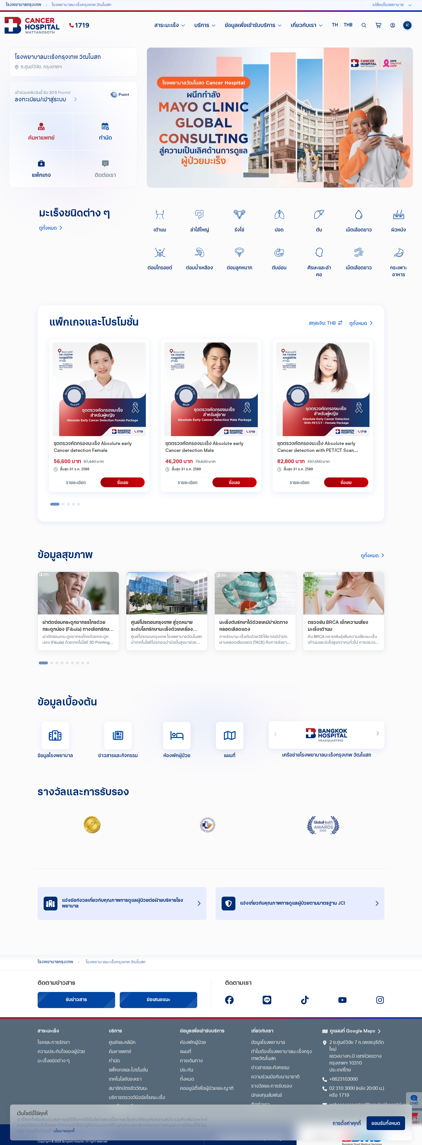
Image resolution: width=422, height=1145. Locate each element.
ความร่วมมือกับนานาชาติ (275, 1077)
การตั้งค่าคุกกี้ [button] (347, 1122)
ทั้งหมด (187, 1079)
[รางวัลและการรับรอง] (92, 824)
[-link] (229, 1000)
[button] (342, 25)
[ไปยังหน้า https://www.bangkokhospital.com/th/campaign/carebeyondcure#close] (280, 117)
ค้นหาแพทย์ (120, 1052)
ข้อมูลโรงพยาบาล (268, 1042)
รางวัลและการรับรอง (271, 1086)
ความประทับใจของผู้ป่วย (61, 1052)
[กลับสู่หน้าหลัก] (33, 25)
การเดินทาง (191, 1061)
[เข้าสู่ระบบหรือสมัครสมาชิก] (393, 25)
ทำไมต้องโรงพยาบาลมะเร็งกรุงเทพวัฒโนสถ (281, 1055)
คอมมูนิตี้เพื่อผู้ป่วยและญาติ (207, 1088)
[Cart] (378, 25)
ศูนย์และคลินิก (122, 1042)
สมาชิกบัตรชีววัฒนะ (128, 1088)
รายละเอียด (76, 482)
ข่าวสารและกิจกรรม (270, 1068)
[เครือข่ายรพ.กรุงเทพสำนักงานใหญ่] (326, 735)
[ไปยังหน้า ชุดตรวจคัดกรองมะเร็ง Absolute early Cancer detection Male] (211, 389)
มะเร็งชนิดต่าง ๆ (53, 1061)
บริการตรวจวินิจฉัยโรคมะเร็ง (137, 1098)
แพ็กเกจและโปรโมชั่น (128, 1070)
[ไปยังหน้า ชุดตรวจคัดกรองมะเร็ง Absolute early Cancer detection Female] (99, 389)
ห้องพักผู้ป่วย (193, 1042)
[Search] (364, 25)
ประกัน (186, 1070)
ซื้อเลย (122, 482)
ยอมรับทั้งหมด (385, 1122)
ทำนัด (114, 1061)
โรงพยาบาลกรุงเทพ (55, 962)
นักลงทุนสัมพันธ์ (266, 1095)
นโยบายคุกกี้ (64, 1131)
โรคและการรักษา (54, 1042)
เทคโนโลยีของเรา (125, 1079)
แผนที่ (185, 1052)
